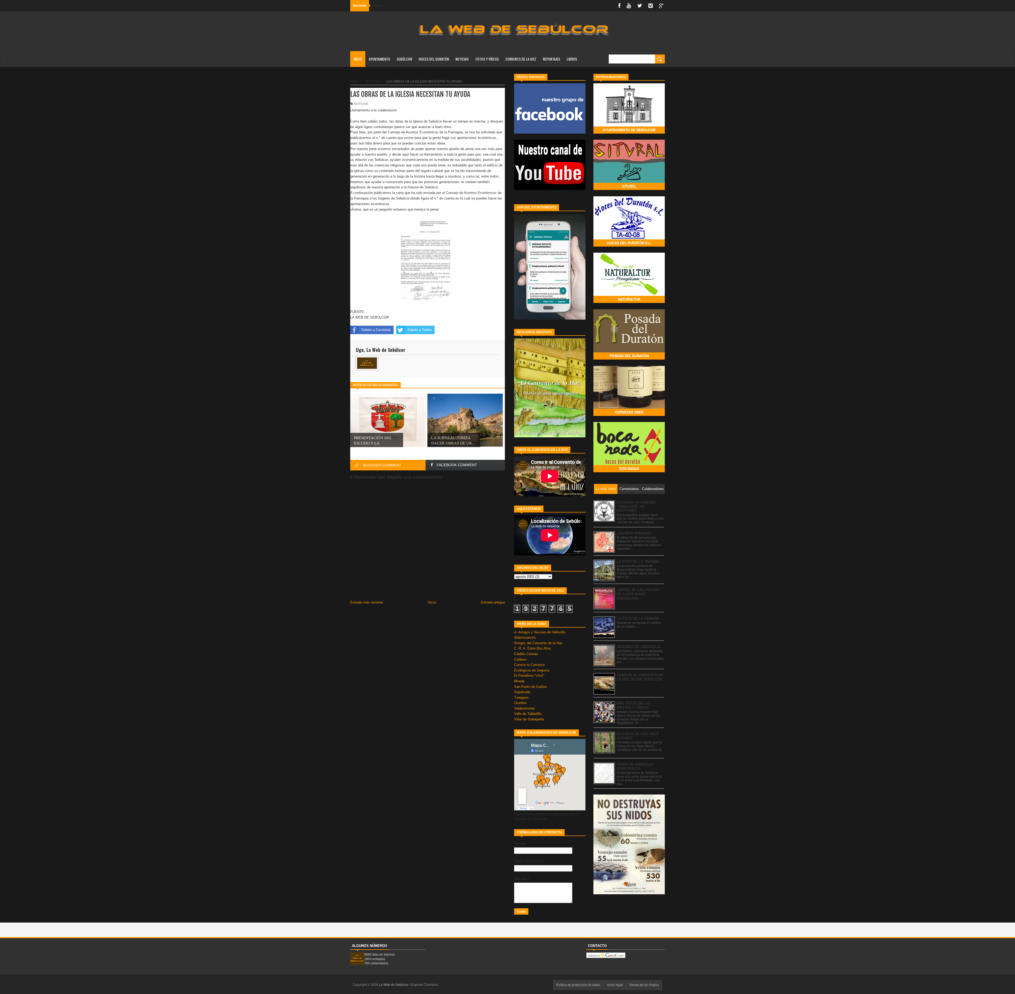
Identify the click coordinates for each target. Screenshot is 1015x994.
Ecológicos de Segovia (531, 670)
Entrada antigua (493, 602)
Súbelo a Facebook (376, 330)
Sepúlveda (522, 692)
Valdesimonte (524, 708)
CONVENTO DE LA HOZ (520, 59)
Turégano (521, 698)
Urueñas (520, 703)
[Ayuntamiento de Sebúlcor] (629, 132)
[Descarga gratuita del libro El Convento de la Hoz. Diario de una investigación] (549, 436)
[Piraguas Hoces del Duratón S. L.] (629, 245)
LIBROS (572, 59)
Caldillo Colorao (526, 654)
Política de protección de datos (578, 985)
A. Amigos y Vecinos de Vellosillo (539, 632)
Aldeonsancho (525, 637)
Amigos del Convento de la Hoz (538, 643)
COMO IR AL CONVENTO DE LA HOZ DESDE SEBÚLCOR (640, 677)
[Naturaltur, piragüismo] (629, 302)
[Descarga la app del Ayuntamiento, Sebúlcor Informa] (549, 318)
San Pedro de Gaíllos (530, 687)
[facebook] (619, 6)
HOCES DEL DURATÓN (434, 59)
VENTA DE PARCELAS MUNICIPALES (635, 766)
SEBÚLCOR (404, 59)
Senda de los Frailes (644, 985)
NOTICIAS (462, 59)
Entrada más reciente (366, 602)
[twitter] (639, 6)
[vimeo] (650, 6)
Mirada (519, 681)
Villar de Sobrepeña (529, 719)
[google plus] (661, 6)
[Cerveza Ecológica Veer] (629, 415)
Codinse (520, 659)
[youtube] (629, 6)
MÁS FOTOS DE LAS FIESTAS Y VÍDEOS (634, 705)
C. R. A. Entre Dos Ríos (532, 648)
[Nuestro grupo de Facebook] (549, 132)
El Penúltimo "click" (529, 676)
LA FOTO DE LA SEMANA (638, 562)
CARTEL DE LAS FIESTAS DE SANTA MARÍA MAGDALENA (638, 594)
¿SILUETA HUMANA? (634, 533)
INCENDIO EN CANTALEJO (639, 647)
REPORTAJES (551, 59)
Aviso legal (615, 985)
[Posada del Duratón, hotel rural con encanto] (629, 358)
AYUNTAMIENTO (379, 59)
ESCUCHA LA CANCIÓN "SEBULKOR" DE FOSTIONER (636, 506)
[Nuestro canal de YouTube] (549, 189)
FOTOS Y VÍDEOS (487, 59)
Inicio (358, 59)
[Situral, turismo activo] (629, 189)
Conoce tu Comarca (529, 665)
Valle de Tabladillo (528, 714)
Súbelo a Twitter (419, 330)
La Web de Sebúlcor (394, 985)
